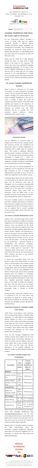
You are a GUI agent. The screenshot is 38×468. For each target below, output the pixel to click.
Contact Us (19, 16)
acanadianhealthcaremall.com (14, 414)
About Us (24, 12)
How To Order (11, 14)
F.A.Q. (30, 14)
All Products (15, 12)
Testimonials (23, 14)
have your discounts (11, 435)
